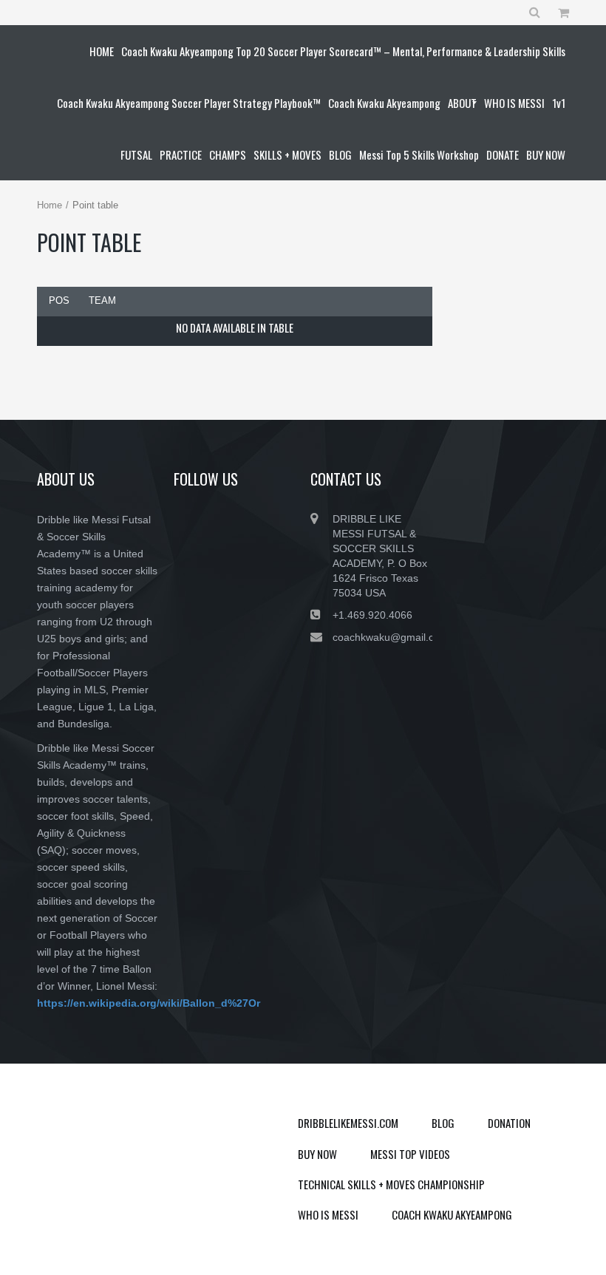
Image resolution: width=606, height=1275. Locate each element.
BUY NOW (317, 1154)
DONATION (509, 1123)
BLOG (443, 1123)
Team (102, 300)
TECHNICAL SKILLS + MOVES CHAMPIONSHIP (391, 1184)
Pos (59, 300)
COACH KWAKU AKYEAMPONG (452, 1214)
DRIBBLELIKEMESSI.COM (348, 1123)
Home (49, 205)
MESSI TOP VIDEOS (410, 1154)
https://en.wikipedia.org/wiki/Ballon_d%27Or (148, 1003)
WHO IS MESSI (328, 1214)
